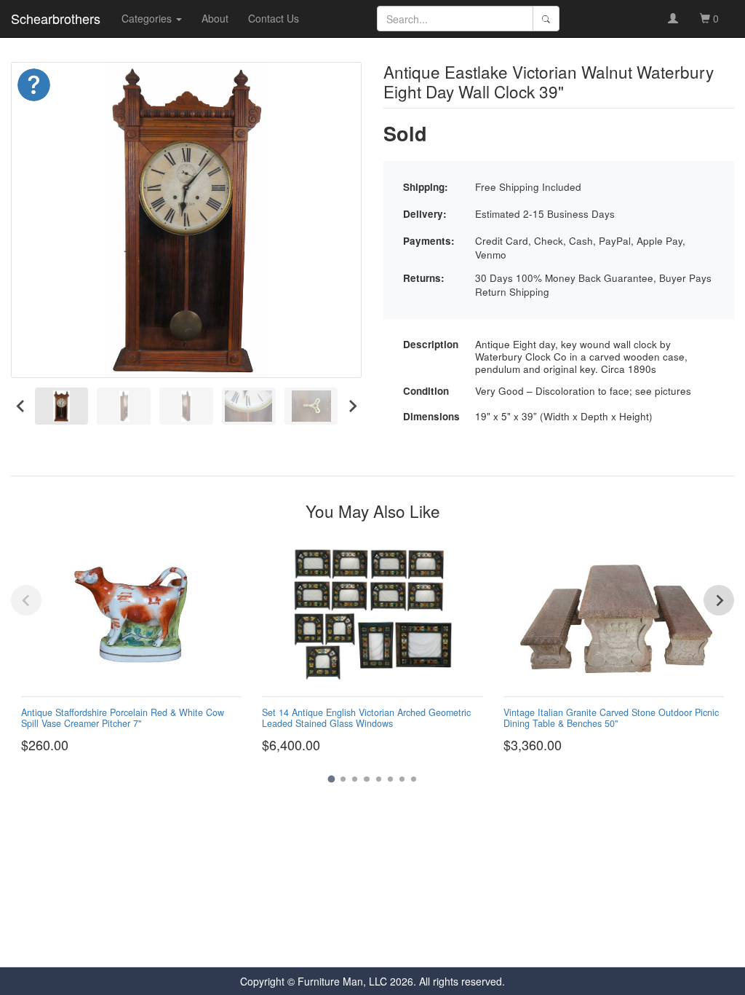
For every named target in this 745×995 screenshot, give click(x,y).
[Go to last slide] (21, 405)
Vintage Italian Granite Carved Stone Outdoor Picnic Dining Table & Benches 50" (611, 718)
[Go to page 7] (402, 779)
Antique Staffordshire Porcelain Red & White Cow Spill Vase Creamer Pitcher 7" (122, 718)
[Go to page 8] (413, 779)
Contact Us (273, 18)
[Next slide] (352, 405)
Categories (148, 18)
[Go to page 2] (343, 779)
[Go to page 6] (390, 779)
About (215, 18)
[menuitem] (61, 406)
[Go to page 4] (366, 779)
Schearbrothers (55, 18)
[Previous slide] (26, 600)
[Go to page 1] (331, 779)
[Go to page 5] (378, 779)
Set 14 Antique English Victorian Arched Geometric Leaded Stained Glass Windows (366, 718)
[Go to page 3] (354, 779)
